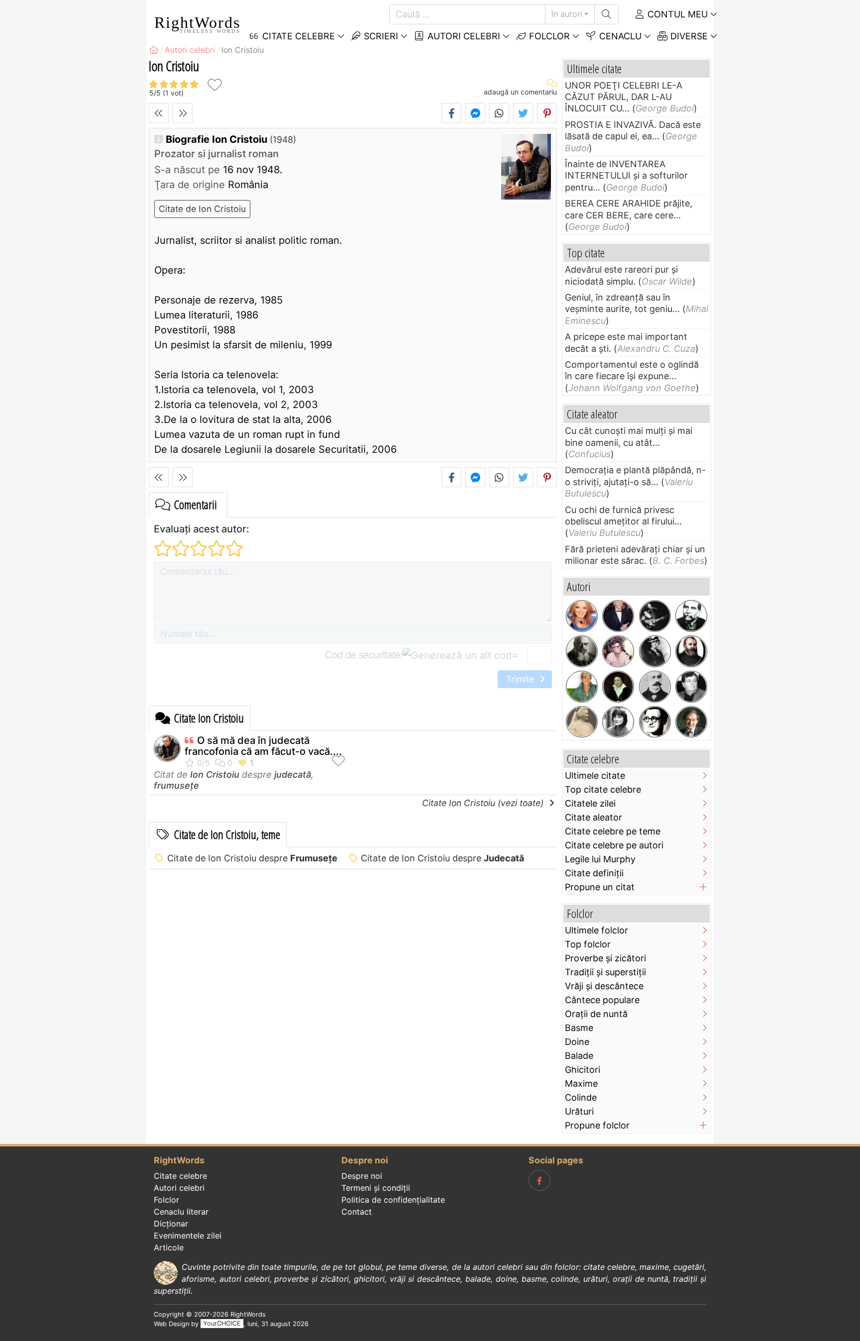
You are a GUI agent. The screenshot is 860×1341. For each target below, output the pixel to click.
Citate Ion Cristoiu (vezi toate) (484, 803)
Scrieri (379, 36)
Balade (579, 1055)
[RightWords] (154, 50)
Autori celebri (462, 36)
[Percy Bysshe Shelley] (618, 687)
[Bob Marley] (655, 616)
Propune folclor (597, 1125)
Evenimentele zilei (187, 1235)
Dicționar (171, 1224)
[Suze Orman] (582, 687)
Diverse (688, 36)
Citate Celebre (297, 36)
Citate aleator (593, 817)
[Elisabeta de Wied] (582, 722)
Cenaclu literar (181, 1212)
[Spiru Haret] (655, 687)
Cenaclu (619, 36)
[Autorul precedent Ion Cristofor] (159, 113)
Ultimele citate (595, 775)
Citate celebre (180, 1176)
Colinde (581, 1097)
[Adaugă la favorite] (214, 85)
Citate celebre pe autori (614, 845)
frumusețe (176, 785)
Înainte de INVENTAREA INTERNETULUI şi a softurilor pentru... (626, 176)
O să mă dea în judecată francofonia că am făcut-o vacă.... (263, 745)
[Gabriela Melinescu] (618, 722)
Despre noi (361, 1176)
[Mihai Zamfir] (691, 687)
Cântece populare (602, 1000)
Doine (577, 1041)
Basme (579, 1028)
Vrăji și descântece (604, 986)
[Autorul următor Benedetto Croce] (183, 113)
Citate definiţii (594, 873)
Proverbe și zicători (605, 958)
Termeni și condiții (375, 1188)
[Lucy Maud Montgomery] (655, 651)
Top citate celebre (603, 789)
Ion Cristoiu (214, 774)
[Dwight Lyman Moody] (691, 651)
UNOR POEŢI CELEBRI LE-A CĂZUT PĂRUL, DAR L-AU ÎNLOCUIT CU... (623, 97)
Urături (579, 1111)
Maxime (581, 1083)
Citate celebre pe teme (612, 831)
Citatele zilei (590, 803)
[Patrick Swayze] (618, 616)
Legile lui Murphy (600, 859)
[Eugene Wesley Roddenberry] (618, 651)
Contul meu (676, 14)
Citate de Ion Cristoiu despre (252, 858)
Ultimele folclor (596, 930)
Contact (356, 1212)
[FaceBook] (539, 1180)
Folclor (548, 36)
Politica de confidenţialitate (393, 1200)
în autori (566, 14)
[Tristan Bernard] (582, 651)
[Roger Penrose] (691, 722)
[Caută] (606, 14)
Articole (169, 1247)
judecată (292, 774)
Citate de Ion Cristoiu (202, 209)
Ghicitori (582, 1069)
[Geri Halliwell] (582, 616)
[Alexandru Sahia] (655, 722)
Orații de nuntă (596, 1014)
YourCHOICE (222, 1324)
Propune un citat (600, 887)
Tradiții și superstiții (605, 972)
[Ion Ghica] (691, 616)
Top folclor (588, 944)
